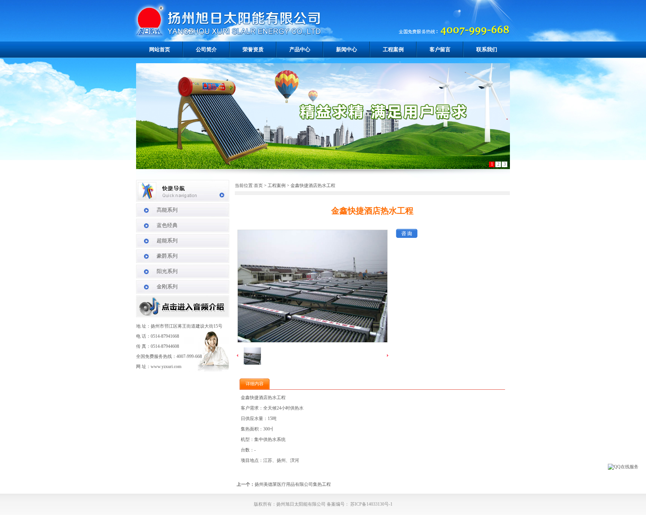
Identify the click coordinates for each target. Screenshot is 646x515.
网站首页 (159, 49)
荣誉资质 (253, 49)
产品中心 (299, 49)
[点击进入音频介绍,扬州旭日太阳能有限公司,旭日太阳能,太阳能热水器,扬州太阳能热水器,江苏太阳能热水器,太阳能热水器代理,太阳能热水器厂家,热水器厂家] (182, 315)
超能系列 (167, 240)
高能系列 (167, 210)
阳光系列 (167, 271)
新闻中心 (346, 49)
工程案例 (393, 49)
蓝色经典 (167, 225)
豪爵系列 (167, 256)
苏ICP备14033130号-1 (371, 504)
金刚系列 (167, 286)
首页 (258, 185)
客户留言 (440, 49)
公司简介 (206, 49)
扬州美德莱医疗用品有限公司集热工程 (293, 484)
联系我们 (486, 49)
